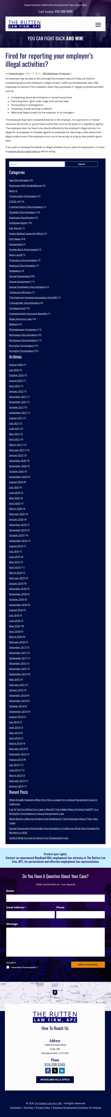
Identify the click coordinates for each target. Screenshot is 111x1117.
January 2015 (16, 690)
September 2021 (18, 412)
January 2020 (16, 519)
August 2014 (16, 716)
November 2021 (17, 402)
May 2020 (14, 498)
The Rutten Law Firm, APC (48, 1103)
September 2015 (18, 674)
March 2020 (15, 508)
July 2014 (14, 722)
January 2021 (16, 455)
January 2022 (16, 391)
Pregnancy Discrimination (23, 260)
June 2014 (14, 727)
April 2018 (14, 631)
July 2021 (14, 423)
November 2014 (17, 700)
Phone (60, 907)
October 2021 (16, 407)
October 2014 (16, 706)
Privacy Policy (43, 1107)
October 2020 (16, 471)
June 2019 (14, 556)
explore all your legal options (24, 151)
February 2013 (17, 780)
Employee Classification (21, 217)
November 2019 (17, 530)
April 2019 (14, 567)
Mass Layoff (15, 255)
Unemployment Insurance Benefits (28, 313)
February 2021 (17, 450)
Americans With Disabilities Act (25, 185)
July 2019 (14, 551)
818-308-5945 (64, 11)
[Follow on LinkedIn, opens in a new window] (62, 1070)
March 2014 (15, 743)
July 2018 (14, 615)
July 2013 (14, 765)
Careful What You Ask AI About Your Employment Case (38, 838)
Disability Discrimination (22, 212)
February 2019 (17, 578)
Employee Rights (18, 222)
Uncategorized (17, 308)
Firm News (15, 239)
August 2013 (16, 759)
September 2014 (18, 711)
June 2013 (14, 770)
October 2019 (16, 535)
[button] (98, 24)
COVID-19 (14, 201)
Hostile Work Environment (23, 249)
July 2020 (14, 487)
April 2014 (14, 738)
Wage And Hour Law (20, 319)
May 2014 (14, 732)
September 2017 (18, 658)
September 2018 (18, 604)
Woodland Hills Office (55, 1079)
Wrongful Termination (21, 345)
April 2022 (14, 386)
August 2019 (16, 546)
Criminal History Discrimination (26, 207)
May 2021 (14, 434)
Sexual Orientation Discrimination (27, 287)
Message (12, 924)
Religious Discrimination (22, 265)
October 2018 (16, 599)
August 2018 (16, 610)
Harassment (15, 244)
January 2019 (16, 583)
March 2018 (15, 636)
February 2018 (17, 642)
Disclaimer (11, 962)
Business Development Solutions (70, 1107)
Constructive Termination (23, 196)
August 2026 (16, 364)
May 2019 (14, 562)
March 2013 (15, 775)
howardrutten (16, 73)
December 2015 (17, 663)
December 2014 (17, 695)
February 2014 (17, 748)
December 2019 (17, 524)
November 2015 (17, 668)
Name (10, 891)
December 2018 (17, 588)
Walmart (13, 324)
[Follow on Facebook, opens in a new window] (48, 1070)
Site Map (28, 1107)
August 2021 (16, 418)
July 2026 (14, 370)
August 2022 (16, 380)
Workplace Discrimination (23, 335)
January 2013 (16, 786)
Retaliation (15, 270)
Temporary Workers (20, 292)
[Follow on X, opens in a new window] (55, 1070)
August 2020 (16, 482)
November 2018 (17, 594)
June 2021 (14, 428)
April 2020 (14, 503)
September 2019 (18, 540)
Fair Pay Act (15, 228)
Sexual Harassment (19, 276)
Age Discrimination (19, 180)
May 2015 (14, 679)
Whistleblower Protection (56, 73)
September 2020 (18, 476)
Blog (11, 191)
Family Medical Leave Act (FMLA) (26, 233)
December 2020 (17, 460)
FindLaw (96, 1107)
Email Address (16, 907)
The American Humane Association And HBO (33, 297)
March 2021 (15, 444)
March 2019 (15, 572)
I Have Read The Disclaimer (24, 967)
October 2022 (16, 375)
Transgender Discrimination (24, 303)
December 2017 (17, 647)
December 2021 (17, 396)
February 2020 (17, 514)
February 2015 (17, 684)
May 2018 (14, 626)
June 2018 (14, 620)
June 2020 (14, 492)
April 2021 (14, 439)
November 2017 (17, 652)
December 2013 (17, 754)
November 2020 (17, 466)
